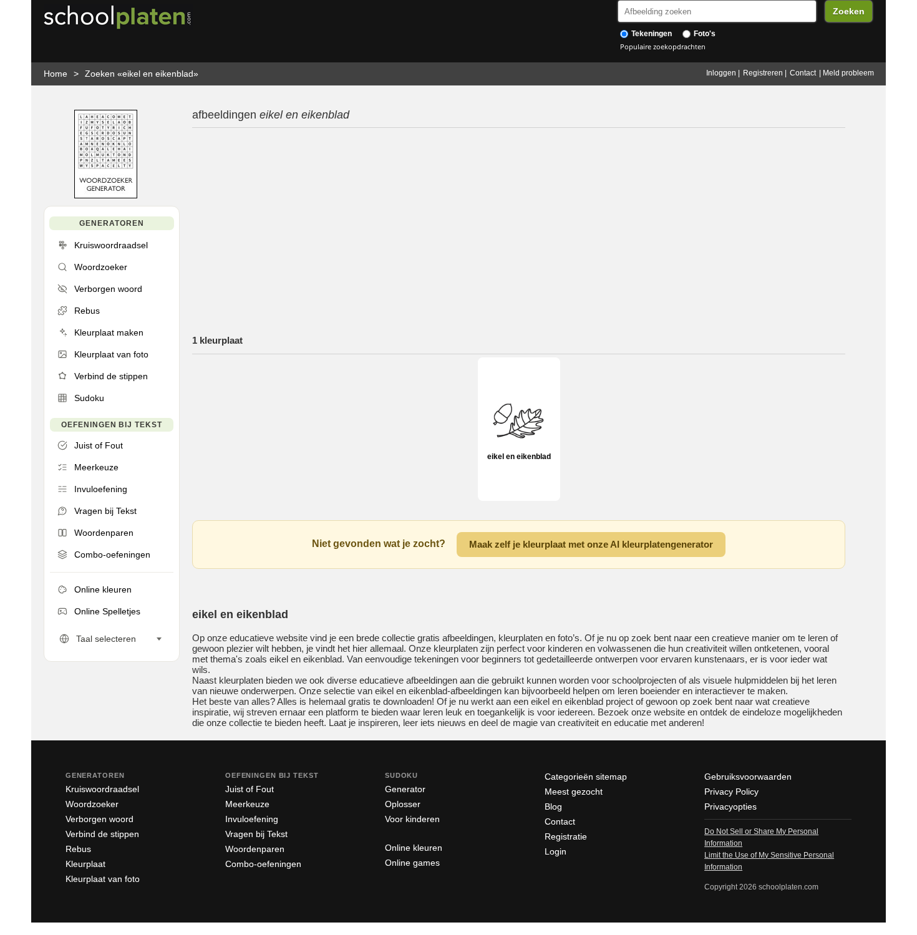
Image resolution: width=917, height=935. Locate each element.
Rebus (78, 849)
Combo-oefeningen (263, 864)
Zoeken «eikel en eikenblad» (141, 74)
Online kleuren (413, 848)
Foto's (704, 33)
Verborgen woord (99, 819)
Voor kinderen (412, 819)
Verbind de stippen (102, 834)
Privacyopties (730, 806)
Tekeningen (650, 33)
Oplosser (402, 804)
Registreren (763, 73)
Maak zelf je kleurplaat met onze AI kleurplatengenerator (591, 544)
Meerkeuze (247, 804)
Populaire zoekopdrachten (663, 46)
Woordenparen (254, 849)
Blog (553, 806)
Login (555, 851)
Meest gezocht (574, 792)
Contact (803, 73)
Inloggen (721, 73)
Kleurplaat (85, 864)
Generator (405, 789)
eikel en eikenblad (519, 456)
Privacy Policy (731, 792)
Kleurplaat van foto (103, 879)
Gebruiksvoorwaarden (748, 777)
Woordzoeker (92, 804)
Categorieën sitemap (586, 777)
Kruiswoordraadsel (102, 789)
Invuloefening (251, 819)
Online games (412, 863)
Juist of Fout (249, 789)
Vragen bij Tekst (256, 834)
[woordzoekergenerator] (106, 195)
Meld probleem (848, 73)
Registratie (566, 836)
